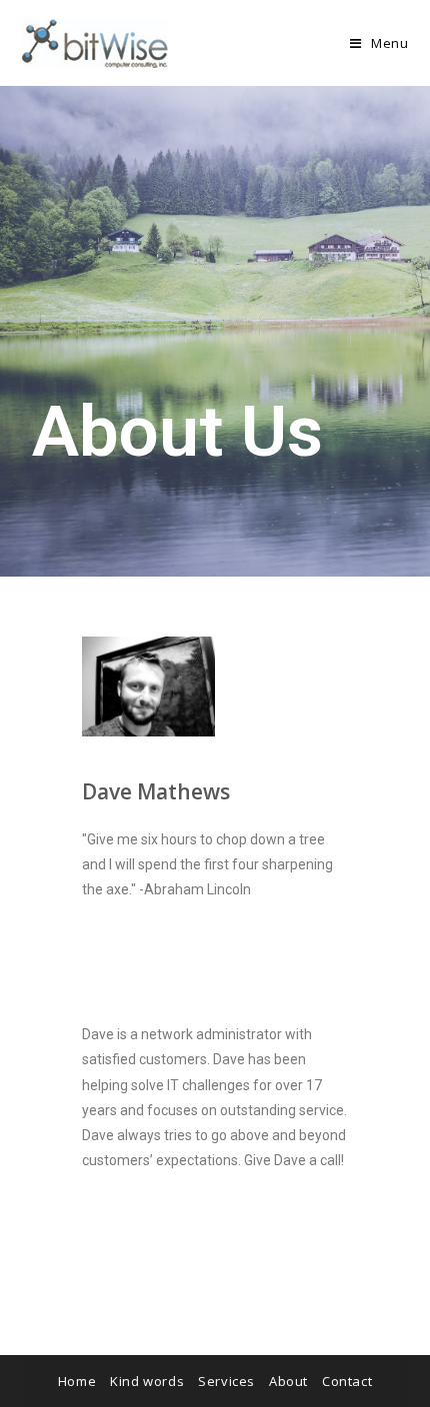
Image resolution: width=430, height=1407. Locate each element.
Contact (347, 1381)
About (288, 1381)
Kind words (147, 1381)
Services (226, 1381)
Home (77, 1381)
